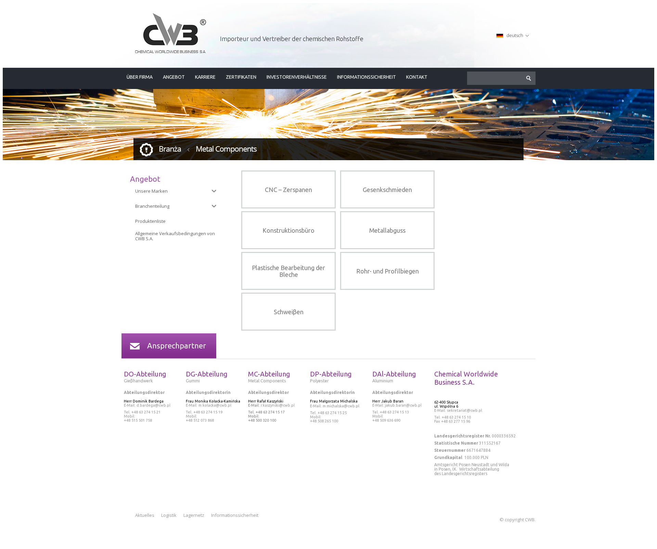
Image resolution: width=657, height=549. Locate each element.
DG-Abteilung (207, 374)
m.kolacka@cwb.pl (214, 405)
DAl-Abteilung (394, 374)
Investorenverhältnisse (297, 77)
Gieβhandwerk (139, 380)
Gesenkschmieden (387, 189)
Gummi (193, 380)
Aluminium (382, 380)
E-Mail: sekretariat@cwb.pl (458, 410)
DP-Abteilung (331, 374)
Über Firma (140, 77)
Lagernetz (193, 515)
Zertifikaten (241, 77)
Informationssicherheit (366, 77)
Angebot (174, 77)
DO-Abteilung (145, 374)
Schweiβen (289, 311)
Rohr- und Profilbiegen (387, 271)
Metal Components (267, 380)
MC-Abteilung (269, 374)
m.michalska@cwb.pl (341, 406)
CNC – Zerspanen (288, 189)
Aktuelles (144, 515)
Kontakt (416, 77)
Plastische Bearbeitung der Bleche (288, 271)
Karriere (205, 77)
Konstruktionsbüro (288, 230)
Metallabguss (387, 230)
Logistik (169, 515)
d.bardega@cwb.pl (153, 405)
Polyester (319, 380)
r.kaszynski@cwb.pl (277, 405)
